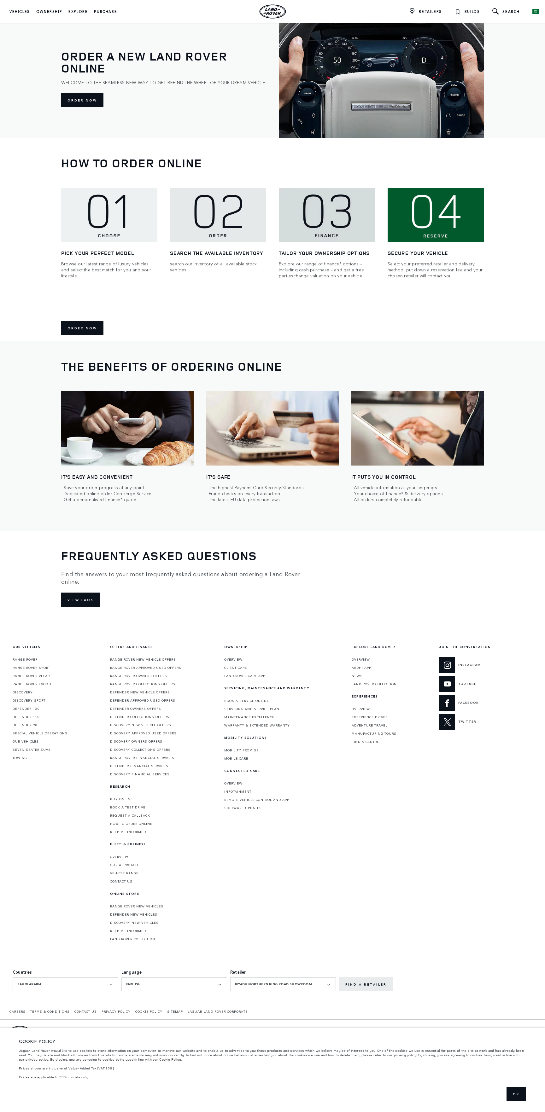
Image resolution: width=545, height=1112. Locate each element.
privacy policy (37, 1059)
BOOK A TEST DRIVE (127, 807)
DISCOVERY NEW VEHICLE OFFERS (140, 725)
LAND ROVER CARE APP (244, 676)
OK (516, 1094)
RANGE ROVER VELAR (31, 676)
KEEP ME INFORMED (128, 832)
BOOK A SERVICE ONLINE (246, 700)
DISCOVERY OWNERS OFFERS (136, 741)
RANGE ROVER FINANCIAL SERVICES (142, 758)
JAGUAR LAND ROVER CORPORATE (218, 1011)
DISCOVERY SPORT (29, 700)
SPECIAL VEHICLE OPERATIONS (40, 733)
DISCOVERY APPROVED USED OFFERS (143, 733)
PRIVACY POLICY (116, 1011)
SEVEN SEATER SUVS (32, 749)
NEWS (357, 676)
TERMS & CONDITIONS (50, 1011)
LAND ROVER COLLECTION (132, 939)
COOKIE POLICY (148, 1011)
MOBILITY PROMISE (241, 750)
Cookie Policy (170, 1059)
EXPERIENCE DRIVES (370, 717)
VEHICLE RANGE (124, 873)
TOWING (20, 758)
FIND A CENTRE (365, 741)
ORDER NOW (82, 100)
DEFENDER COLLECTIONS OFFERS (139, 717)
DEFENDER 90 (25, 725)
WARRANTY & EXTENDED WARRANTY (257, 725)
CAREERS (17, 1011)
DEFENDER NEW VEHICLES (133, 914)
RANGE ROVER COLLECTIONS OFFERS (142, 684)
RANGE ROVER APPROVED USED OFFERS (145, 667)
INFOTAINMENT (237, 791)
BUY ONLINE (121, 799)
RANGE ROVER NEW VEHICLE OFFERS (143, 659)
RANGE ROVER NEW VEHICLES (136, 906)
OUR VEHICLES (26, 741)
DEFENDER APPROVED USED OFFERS (142, 700)
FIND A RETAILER (366, 984)
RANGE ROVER (25, 659)
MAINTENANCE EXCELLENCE (249, 717)
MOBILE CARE (236, 758)
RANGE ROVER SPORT (31, 667)
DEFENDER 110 (26, 717)
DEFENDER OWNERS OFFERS (135, 708)
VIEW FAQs (80, 600)
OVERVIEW (119, 856)
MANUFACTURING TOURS (374, 733)
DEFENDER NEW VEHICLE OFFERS (140, 692)
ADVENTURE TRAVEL (369, 725)
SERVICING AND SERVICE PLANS (253, 709)
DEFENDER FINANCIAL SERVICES (139, 766)
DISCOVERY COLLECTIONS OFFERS (140, 749)
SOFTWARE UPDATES (243, 808)
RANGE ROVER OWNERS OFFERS (138, 676)
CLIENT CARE (235, 667)
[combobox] (65, 984)
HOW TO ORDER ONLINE (131, 823)
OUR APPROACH (124, 865)
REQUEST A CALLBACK (130, 815)
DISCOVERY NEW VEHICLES (134, 922)
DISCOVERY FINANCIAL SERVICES (140, 774)
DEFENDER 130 (26, 708)
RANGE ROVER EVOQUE (33, 684)
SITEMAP (175, 1011)
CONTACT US (121, 881)
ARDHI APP (361, 667)
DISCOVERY (23, 692)
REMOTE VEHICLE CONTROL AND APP (256, 799)
